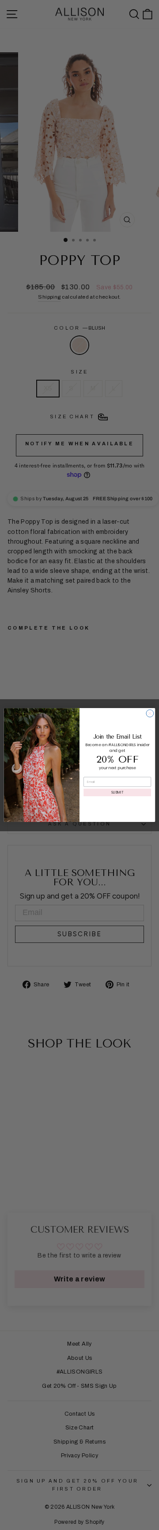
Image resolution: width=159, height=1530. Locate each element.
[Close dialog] (150, 713)
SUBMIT (117, 792)
